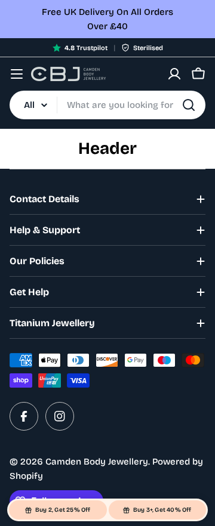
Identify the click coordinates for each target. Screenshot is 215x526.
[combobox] (107, 105)
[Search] (189, 105)
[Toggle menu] (17, 74)
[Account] (174, 74)
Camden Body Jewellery (96, 461)
